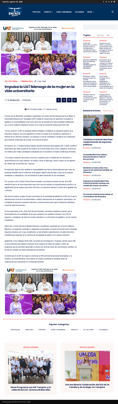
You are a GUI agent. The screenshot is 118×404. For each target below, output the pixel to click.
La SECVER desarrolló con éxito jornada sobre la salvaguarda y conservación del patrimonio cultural (90, 47)
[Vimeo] (111, 2)
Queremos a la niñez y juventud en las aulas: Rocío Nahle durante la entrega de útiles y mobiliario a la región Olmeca (106, 48)
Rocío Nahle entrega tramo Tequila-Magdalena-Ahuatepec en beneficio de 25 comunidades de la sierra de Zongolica (106, 82)
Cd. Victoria (11, 81)
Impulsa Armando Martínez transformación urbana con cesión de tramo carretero (96, 183)
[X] (109, 2)
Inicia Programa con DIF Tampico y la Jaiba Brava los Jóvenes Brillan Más (31, 388)
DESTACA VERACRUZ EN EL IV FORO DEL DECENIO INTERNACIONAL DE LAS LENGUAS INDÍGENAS (90, 64)
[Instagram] (106, 2)
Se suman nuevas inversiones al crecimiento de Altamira (98, 195)
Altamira (86, 148)
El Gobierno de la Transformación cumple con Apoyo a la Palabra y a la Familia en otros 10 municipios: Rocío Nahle (106, 65)
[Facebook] (103, 2)
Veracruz (86, 40)
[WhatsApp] (74, 100)
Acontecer (100, 35)
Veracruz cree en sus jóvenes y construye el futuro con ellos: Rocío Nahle (90, 98)
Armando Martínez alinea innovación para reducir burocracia (95, 156)
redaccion (15, 100)
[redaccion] (6, 100)
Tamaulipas (27, 81)
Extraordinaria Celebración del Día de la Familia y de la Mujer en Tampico (87, 385)
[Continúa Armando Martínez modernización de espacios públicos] (98, 125)
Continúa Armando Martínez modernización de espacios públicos (98, 142)
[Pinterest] (69, 100)
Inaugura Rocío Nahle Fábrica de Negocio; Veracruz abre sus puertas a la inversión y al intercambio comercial (106, 100)
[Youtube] (114, 2)
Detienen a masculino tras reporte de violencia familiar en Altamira (97, 170)
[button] (112, 12)
